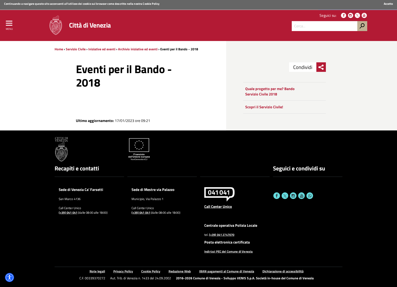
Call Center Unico (218, 206)
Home (59, 49)
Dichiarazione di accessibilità (283, 271)
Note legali (97, 271)
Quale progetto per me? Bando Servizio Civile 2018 (270, 91)
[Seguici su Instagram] (350, 15)
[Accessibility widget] (9, 277)
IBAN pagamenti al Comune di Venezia (226, 271)
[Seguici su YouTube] (364, 15)
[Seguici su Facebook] (343, 15)
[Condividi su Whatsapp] (309, 195)
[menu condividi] (321, 67)
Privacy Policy (123, 271)
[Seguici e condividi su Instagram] (293, 195)
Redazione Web (180, 271)
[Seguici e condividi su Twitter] (285, 195)
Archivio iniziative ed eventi (138, 49)
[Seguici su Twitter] (357, 15)
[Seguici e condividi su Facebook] (276, 195)
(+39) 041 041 (68, 212)
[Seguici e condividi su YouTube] (301, 195)
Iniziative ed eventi (101, 49)
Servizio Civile (76, 49)
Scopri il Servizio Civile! (264, 107)
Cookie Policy (151, 3)
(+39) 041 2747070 (221, 235)
